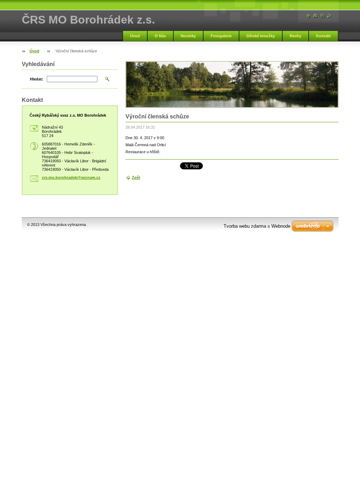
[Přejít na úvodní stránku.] (308, 16)
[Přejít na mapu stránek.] (315, 16)
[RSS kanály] (329, 16)
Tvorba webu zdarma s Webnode (257, 226)
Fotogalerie (221, 36)
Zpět (136, 177)
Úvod (135, 36)
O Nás (160, 36)
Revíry (295, 36)
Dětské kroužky (260, 36)
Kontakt (323, 36)
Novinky (188, 36)
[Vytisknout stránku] (322, 16)
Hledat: (36, 79)
